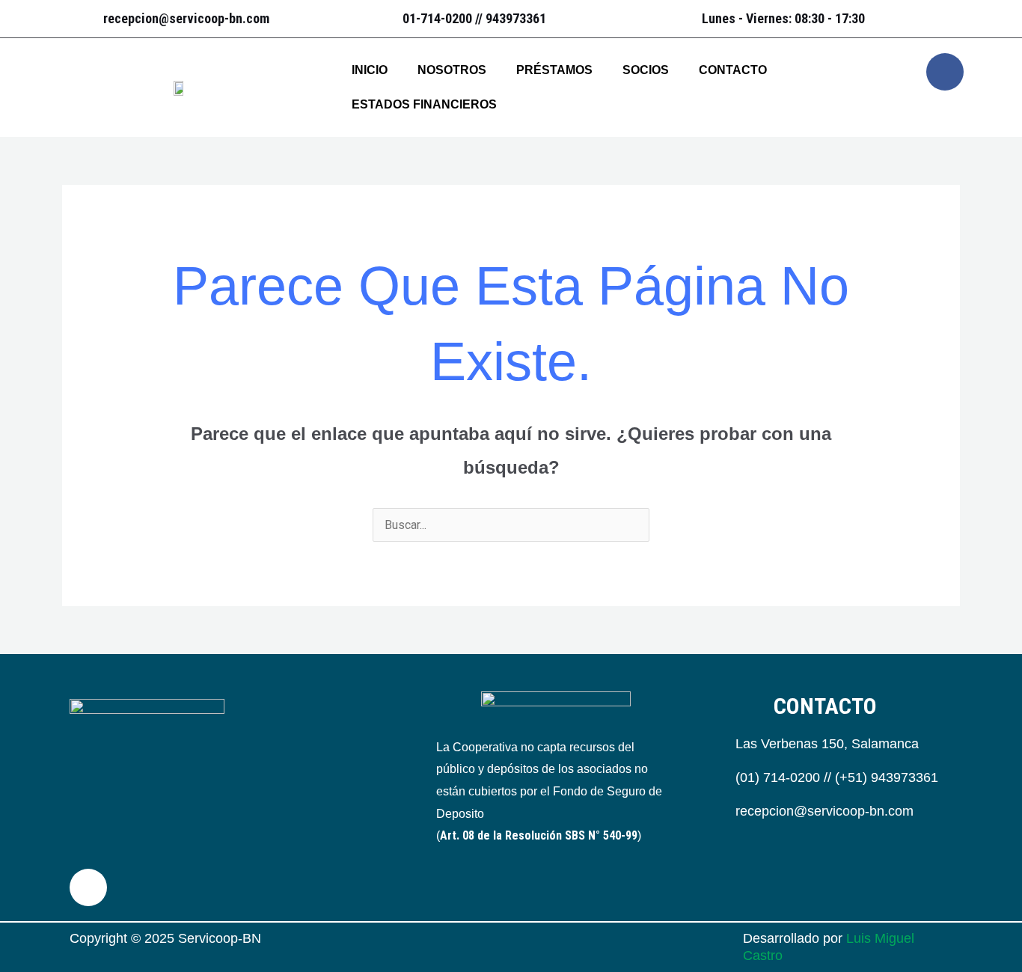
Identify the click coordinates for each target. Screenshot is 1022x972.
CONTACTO (733, 70)
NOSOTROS (451, 70)
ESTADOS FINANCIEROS (424, 104)
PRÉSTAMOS (554, 70)
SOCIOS (645, 70)
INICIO (370, 70)
